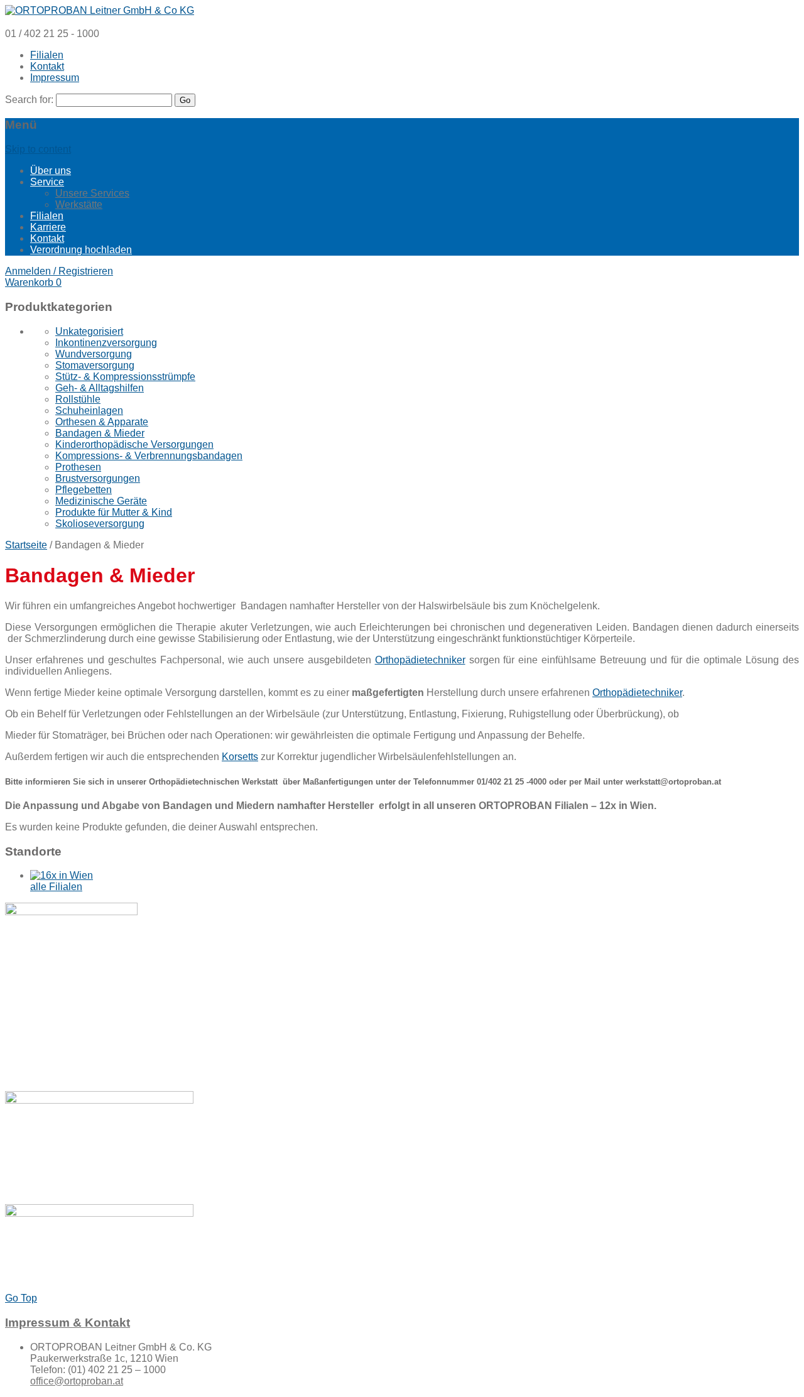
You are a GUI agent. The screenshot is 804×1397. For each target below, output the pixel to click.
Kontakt (47, 66)
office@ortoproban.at (76, 1381)
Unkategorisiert (89, 331)
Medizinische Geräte (101, 501)
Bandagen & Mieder (99, 433)
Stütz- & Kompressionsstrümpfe (125, 376)
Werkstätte (78, 204)
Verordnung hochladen (81, 249)
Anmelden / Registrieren (59, 271)
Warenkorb (33, 282)
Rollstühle (77, 399)
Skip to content (38, 149)
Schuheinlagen (89, 410)
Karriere (48, 227)
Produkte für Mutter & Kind (113, 512)
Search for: (29, 99)
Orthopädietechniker (420, 660)
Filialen (46, 55)
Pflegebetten (83, 489)
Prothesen (78, 467)
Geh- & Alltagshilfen (99, 388)
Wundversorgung (93, 354)
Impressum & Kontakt (67, 1322)
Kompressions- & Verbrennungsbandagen (148, 455)
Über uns (50, 170)
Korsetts (240, 756)
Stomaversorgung (94, 365)
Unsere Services (92, 193)
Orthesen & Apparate (101, 421)
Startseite (26, 545)
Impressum (54, 77)
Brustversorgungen (97, 478)
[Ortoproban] (99, 10)
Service (47, 182)
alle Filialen (56, 886)
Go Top (21, 1298)
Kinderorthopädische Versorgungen (134, 444)
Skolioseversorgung (99, 523)
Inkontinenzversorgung (106, 342)
